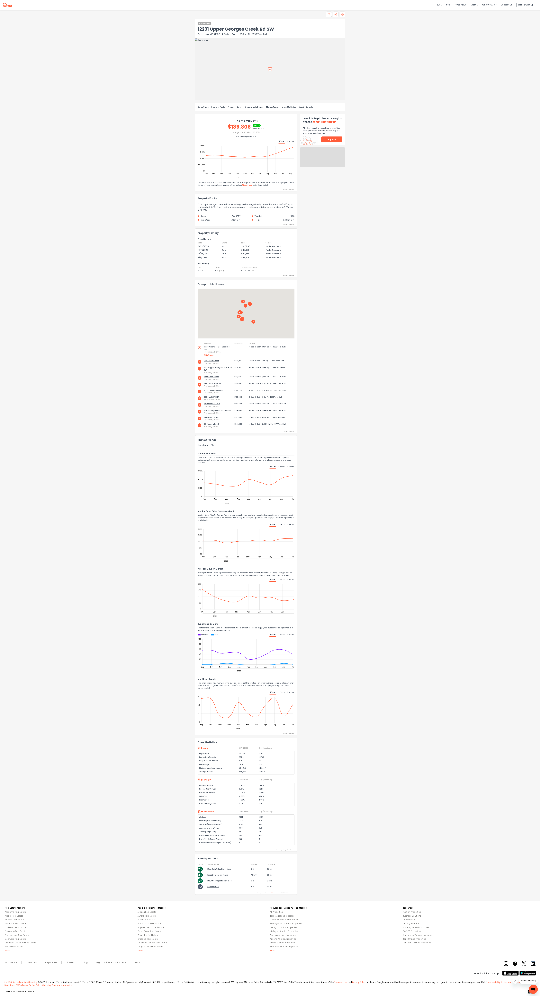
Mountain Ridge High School (219, 869)
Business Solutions (412, 915)
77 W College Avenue (213, 390)
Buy (438, 4)
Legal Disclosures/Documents (111, 962)
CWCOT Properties (412, 931)
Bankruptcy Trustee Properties (418, 935)
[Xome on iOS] (510, 973)
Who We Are (488, 4)
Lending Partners (411, 923)
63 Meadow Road (211, 424)
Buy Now (332, 139)
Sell (448, 4)
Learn (473, 4)
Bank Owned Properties (414, 939)
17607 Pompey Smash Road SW (217, 410)
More (7, 950)
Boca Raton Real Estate (149, 923)
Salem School (213, 887)
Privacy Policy (358, 982)
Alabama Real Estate (15, 912)
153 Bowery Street (211, 417)
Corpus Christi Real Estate (150, 946)
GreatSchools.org (272, 893)
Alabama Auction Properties (284, 946)
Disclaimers (247, 185)
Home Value (460, 4)
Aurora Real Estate (147, 915)
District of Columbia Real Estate (20, 942)
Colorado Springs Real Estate (152, 942)
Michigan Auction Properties (284, 931)
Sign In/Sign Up (526, 4)
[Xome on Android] (527, 973)
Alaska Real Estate (14, 915)
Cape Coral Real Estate (149, 931)
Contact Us (506, 4)
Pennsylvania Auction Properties (286, 923)
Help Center (51, 962)
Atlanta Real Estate (147, 912)
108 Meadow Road (211, 377)
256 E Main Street (211, 361)
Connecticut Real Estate (17, 935)
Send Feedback (322, 160)
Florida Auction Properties (283, 935)
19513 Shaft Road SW (212, 383)
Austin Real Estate (146, 919)
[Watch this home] (329, 14)
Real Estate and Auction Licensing (20, 982)
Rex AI (137, 962)
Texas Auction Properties (282, 915)
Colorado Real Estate (15, 931)
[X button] (524, 963)
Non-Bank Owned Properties (417, 942)
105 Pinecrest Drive (212, 404)
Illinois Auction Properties (282, 942)
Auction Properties (412, 912)
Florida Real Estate (14, 946)
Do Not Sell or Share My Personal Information (50, 985)
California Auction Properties (284, 919)
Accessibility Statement (500, 982)
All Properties (276, 912)
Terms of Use (340, 982)
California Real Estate (15, 927)
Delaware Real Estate (15, 939)
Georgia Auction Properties (283, 927)
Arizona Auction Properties (283, 939)
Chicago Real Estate (148, 939)
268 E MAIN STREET (211, 397)
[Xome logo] (7, 4)
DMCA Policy (22, 985)
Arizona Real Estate (14, 919)
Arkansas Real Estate (15, 923)
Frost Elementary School (217, 875)
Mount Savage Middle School (219, 881)
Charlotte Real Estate (148, 935)
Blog (85, 962)
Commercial (409, 919)
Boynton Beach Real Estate (151, 927)
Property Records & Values (416, 927)
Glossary (70, 962)
